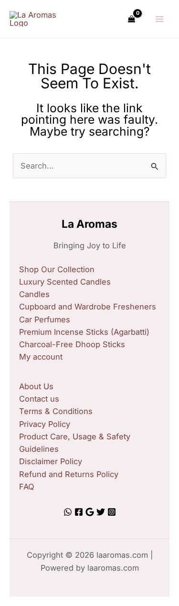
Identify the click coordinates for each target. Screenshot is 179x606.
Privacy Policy (44, 424)
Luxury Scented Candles (65, 282)
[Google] (89, 512)
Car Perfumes (44, 319)
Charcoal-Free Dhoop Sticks (72, 344)
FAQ (26, 486)
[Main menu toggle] (159, 19)
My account (41, 356)
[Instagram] (111, 512)
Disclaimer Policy (50, 461)
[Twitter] (100, 512)
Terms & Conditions (56, 411)
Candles (34, 294)
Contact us (39, 399)
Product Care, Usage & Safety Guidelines (74, 443)
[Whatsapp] (67, 512)
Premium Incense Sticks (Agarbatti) (84, 332)
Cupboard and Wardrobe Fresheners (87, 306)
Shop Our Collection (57, 269)
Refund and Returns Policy (68, 474)
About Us (36, 386)
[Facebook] (78, 512)
